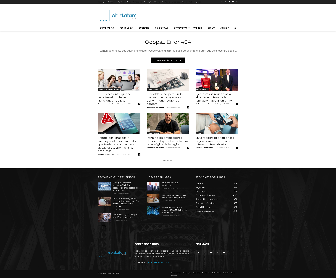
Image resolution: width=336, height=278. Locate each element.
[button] (235, 28)
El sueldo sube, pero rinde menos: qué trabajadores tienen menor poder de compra (165, 98)
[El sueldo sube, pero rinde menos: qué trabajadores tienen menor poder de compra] (168, 80)
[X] (229, 1)
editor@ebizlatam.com (158, 262)
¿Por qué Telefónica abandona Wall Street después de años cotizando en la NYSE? (125, 187)
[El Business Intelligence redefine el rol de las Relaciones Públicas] (119, 80)
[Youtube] (236, 1)
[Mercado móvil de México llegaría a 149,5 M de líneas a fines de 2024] (153, 210)
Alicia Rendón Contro (204, 148)
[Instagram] (225, 1)
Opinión (199, 133)
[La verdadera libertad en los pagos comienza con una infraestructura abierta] (217, 123)
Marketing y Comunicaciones (109, 89)
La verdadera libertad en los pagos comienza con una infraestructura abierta (215, 141)
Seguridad (102, 133)
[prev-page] (99, 227)
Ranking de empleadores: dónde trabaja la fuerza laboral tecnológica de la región (167, 141)
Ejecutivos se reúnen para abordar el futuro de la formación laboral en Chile (214, 97)
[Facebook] (222, 1)
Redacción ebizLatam (106, 104)
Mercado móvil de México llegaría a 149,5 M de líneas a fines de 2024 (174, 210)
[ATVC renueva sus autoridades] (153, 186)
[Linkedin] (211, 252)
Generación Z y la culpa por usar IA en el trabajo (125, 215)
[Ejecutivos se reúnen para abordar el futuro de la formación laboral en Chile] (217, 80)
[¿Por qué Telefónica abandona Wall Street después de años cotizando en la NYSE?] (104, 186)
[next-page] (103, 227)
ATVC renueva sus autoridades (170, 184)
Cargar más (167, 160)
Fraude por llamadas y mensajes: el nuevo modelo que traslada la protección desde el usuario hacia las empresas (117, 144)
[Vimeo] (232, 1)
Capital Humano (153, 89)
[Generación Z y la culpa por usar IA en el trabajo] (104, 217)
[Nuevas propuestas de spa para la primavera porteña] (153, 198)
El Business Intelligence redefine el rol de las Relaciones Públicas (114, 97)
